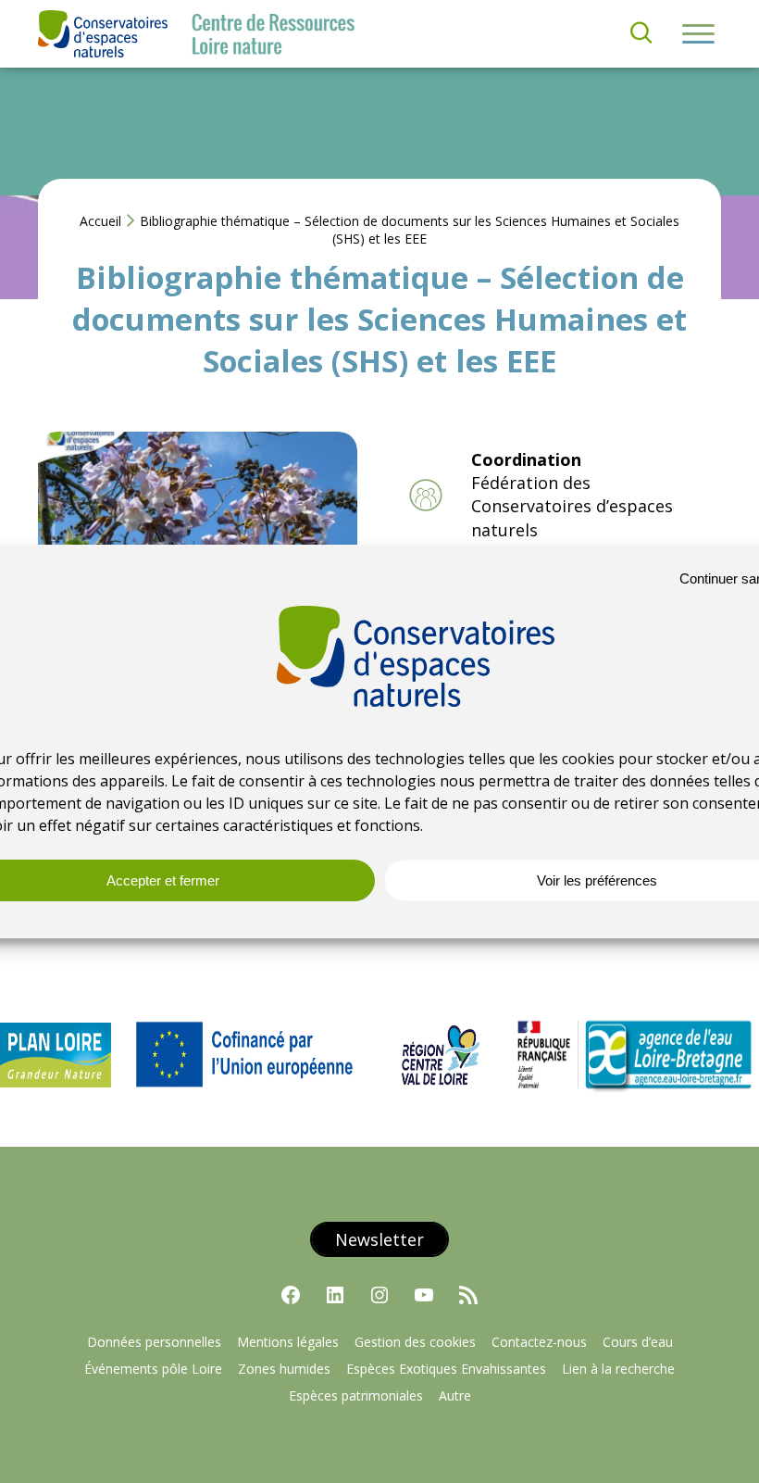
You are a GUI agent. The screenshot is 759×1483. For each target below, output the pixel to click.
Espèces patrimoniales (356, 1395)
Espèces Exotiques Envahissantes (446, 1368)
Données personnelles (154, 1342)
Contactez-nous (539, 1342)
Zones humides (284, 1368)
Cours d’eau (638, 1342)
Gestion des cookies (415, 1342)
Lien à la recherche (618, 1368)
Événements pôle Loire (153, 1368)
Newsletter (379, 1239)
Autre (455, 1395)
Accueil (100, 221)
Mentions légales (288, 1342)
